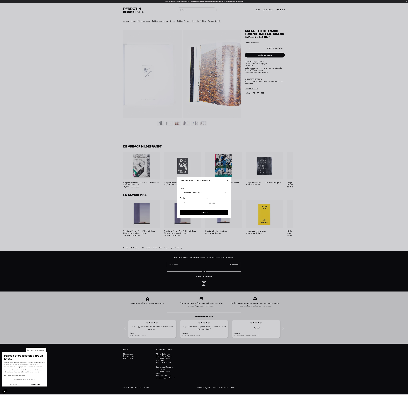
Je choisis (13, 384)
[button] (4, 391)
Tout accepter (36, 384)
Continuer (204, 213)
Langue (208, 198)
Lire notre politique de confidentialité (14, 375)
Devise (183, 198)
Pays (182, 188)
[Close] (229, 181)
